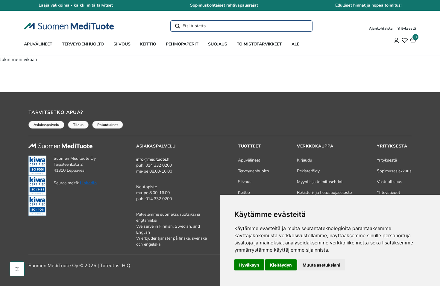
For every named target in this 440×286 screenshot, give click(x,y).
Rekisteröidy (308, 171)
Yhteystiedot (388, 192)
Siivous (122, 44)
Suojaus (217, 44)
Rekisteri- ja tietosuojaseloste (324, 192)
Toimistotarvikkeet (259, 44)
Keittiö (148, 44)
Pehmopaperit (182, 44)
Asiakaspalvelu (46, 124)
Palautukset (107, 124)
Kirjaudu (304, 160)
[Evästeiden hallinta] (17, 268)
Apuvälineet (38, 44)
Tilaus (78, 124)
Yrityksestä (406, 28)
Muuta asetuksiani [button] (321, 264)
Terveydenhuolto (83, 44)
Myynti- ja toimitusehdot (320, 182)
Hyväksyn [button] (249, 264)
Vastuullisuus (389, 182)
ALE (295, 44)
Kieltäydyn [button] (281, 264)
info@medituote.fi (152, 159)
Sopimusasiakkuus (394, 171)
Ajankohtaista (381, 28)
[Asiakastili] (396, 40)
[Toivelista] (405, 40)
